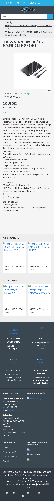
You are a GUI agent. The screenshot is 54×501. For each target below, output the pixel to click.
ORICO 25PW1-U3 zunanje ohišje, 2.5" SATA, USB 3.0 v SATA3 (40, 309)
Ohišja (10, 22)
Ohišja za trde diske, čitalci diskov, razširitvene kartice (28, 27)
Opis (5, 112)
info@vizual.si (15, 410)
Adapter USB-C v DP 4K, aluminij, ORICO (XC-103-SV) (15, 309)
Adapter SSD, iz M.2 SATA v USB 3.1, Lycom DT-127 (40, 266)
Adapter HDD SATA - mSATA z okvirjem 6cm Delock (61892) (15, 266)
